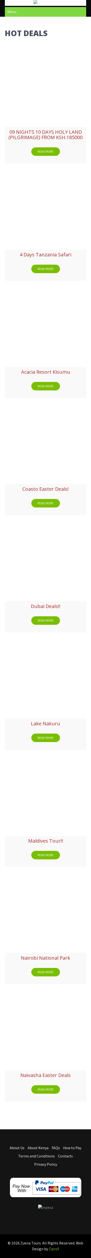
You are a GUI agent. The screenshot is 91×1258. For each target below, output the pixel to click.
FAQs (56, 1147)
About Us (17, 1147)
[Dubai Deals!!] (45, 560)
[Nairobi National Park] (45, 912)
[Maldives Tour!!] (45, 795)
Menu (11, 11)
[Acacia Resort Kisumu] (45, 326)
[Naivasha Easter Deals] (45, 1029)
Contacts (65, 1156)
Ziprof (54, 1248)
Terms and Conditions (36, 1156)
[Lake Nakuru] (45, 678)
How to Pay (72, 1147)
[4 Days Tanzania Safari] (45, 209)
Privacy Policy (45, 1164)
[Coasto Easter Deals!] (45, 443)
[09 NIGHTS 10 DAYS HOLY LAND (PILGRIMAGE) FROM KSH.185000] (45, 86)
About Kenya (38, 1147)
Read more (46, 152)
